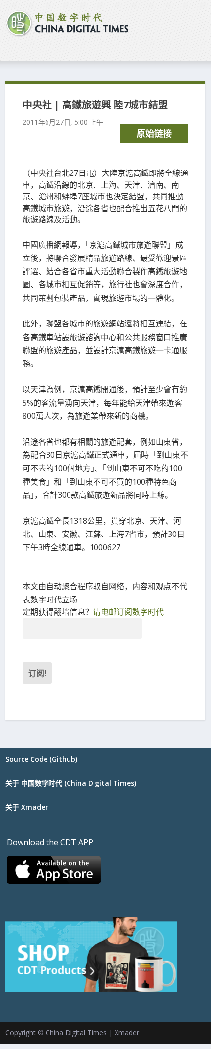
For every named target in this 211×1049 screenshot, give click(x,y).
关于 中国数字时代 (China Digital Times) (70, 783)
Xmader (127, 1032)
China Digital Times (76, 1032)
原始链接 (154, 133)
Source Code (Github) (41, 759)
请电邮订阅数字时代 (128, 611)
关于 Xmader (26, 807)
